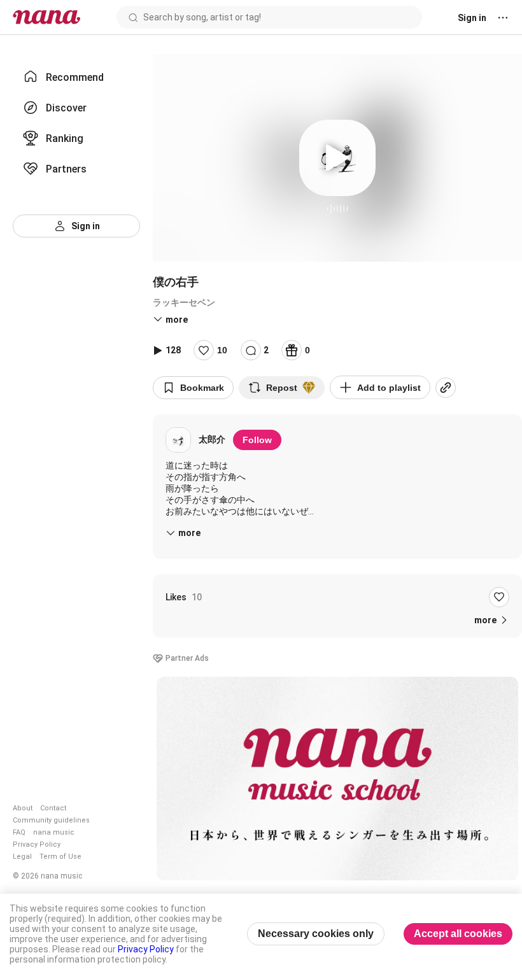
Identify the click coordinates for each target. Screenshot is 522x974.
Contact (53, 808)
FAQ (19, 832)
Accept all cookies (458, 933)
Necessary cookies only (316, 933)
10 (222, 350)
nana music (53, 832)
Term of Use (60, 856)
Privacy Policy (36, 844)
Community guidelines (51, 820)
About (22, 808)
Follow (257, 440)
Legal (22, 856)
